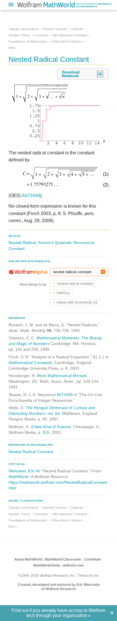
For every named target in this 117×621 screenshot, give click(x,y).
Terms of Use (88, 576)
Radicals (77, 29)
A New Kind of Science (66, 41)
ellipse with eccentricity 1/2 (77, 302)
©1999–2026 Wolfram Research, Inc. (47, 576)
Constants (41, 35)
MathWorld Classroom (63, 559)
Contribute (92, 559)
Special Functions (55, 29)
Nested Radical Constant (31, 451)
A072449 (31, 195)
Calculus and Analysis (24, 29)
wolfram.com (73, 565)
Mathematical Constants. (31, 362)
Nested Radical (22, 242)
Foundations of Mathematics (28, 41)
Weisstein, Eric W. (25, 471)
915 (46, 432)
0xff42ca (63, 293)
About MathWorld (28, 559)
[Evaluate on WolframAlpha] (102, 272)
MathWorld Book (46, 565)
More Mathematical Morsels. (62, 375)
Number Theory (19, 35)
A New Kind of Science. (51, 426)
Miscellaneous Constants (70, 35)
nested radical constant (75, 284)
